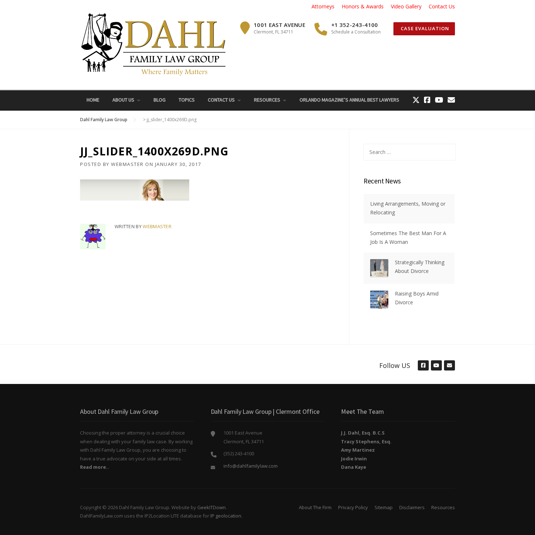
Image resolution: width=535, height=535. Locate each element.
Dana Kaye (353, 467)
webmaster (127, 164)
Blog (160, 99)
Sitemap (383, 507)
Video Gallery (406, 6)
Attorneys (323, 6)
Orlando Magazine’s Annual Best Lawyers (349, 99)
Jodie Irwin (354, 458)
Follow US (394, 365)
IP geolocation (225, 515)
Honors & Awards (363, 6)
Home (93, 99)
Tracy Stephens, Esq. (366, 441)
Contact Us (442, 6)
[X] (416, 100)
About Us (123, 99)
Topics (187, 99)
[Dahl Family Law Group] (153, 43)
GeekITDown (211, 507)
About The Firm (315, 507)
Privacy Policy (353, 507)
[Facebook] (427, 100)
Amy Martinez (358, 450)
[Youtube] (439, 100)
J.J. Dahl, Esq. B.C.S (363, 432)
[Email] (451, 100)
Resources (267, 99)
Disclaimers (412, 507)
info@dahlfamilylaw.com (250, 466)
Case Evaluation (424, 28)
